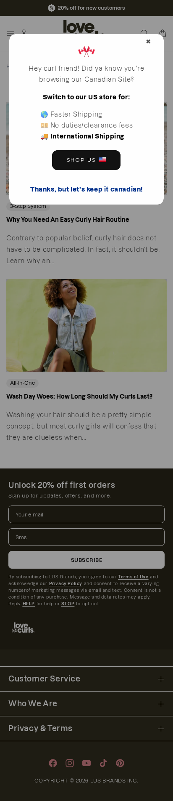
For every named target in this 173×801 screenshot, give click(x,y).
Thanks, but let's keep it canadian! (86, 189)
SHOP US (81, 160)
